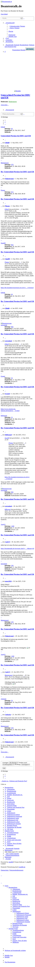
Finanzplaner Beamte (18, 50)
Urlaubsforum (16, 935)
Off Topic (15, 927)
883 (12, 327)
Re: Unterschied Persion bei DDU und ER (17, 172)
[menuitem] (17, 26)
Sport (14, 939)
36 (12, 378)
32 (12, 417)
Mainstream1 (5, 163)
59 (12, 700)
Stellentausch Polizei (22, 913)
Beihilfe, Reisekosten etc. (20, 894)
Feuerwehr (15, 899)
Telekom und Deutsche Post (21, 906)
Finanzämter (16, 908)
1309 (12, 526)
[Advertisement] (17, 71)
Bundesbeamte (16, 891)
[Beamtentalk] (6, 1)
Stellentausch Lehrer (22, 920)
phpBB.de (22, 867)
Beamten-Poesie (17, 923)
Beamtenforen (13, 887)
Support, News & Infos (19, 940)
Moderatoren (13, 101)
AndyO (3, 524)
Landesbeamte (16, 892)
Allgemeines (16, 889)
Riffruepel (4, 415)
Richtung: (18, 764)
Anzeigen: (5, 762)
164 (12, 565)
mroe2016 (4, 564)
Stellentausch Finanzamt (23, 915)
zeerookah (4, 325)
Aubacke (3, 699)
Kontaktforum (16, 932)
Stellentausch (16, 911)
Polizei (14, 898)
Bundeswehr (16, 901)
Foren (6, 886)
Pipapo (3, 190)
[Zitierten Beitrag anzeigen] (20, 209)
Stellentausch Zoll (21, 918)
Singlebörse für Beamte (19, 925)
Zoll (13, 896)
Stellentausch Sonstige (23, 922)
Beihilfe (7, 957)
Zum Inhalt (4, 14)
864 (12, 245)
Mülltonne (15, 942)
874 (12, 192)
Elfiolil (3, 127)
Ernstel (3, 376)
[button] (5, 124)
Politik (14, 934)
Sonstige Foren (13, 928)
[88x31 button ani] (30, 50)
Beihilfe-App (9, 955)
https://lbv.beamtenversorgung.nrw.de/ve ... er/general (17, 287)
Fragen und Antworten (19, 937)
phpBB (11, 862)
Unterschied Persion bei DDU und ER (16, 136)
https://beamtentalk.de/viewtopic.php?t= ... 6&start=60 (17, 548)
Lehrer (14, 910)
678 (12, 164)
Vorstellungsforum (18, 930)
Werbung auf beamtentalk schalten (15, 950)
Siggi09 (3, 243)
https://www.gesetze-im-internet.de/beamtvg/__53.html (10, 409)
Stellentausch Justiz (22, 916)
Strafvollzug (16, 903)
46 (12, 128)
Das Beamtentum (10, 962)
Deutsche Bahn (17, 904)
